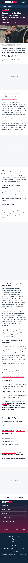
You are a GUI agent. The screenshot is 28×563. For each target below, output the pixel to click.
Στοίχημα (8, 6)
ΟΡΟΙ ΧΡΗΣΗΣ (7, 529)
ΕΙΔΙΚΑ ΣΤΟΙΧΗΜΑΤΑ (20, 430)
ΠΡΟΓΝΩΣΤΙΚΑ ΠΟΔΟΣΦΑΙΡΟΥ (8, 441)
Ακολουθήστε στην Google (9, 452)
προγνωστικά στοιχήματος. (9, 99)
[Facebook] (2, 56)
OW (17, 551)
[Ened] (14, 545)
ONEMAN (21, 548)
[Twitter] (5, 56)
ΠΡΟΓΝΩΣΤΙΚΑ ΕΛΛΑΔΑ (7, 433)
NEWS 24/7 (14, 548)
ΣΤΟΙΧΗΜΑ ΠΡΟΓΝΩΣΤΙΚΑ (7, 444)
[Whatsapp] (15, 56)
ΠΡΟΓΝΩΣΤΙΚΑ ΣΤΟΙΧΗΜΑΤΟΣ (8, 430)
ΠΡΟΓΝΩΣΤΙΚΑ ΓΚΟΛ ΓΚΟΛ (7, 438)
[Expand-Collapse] (26, 6)
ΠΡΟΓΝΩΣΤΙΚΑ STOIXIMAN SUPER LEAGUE (11, 436)
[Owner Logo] (14, 539)
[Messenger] (9, 56)
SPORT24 (6, 548)
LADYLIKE (12, 551)
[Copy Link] (12, 56)
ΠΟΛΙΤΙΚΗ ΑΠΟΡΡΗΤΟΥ (18, 529)
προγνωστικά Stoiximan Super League (13, 376)
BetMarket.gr (5, 403)
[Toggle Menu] (2, 2)
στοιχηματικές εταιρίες (15, 102)
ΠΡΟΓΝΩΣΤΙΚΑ (17, 444)
